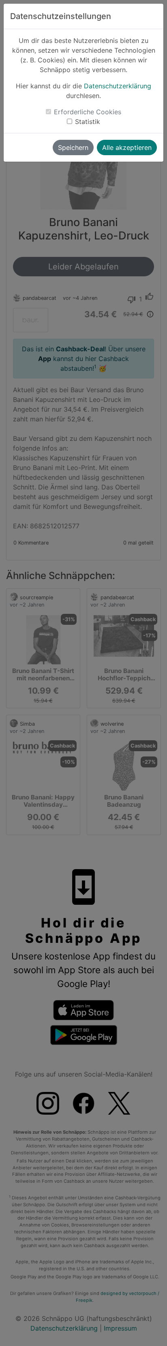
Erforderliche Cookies (87, 112)
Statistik (87, 122)
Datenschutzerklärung (117, 86)
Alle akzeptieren (127, 147)
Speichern (73, 147)
